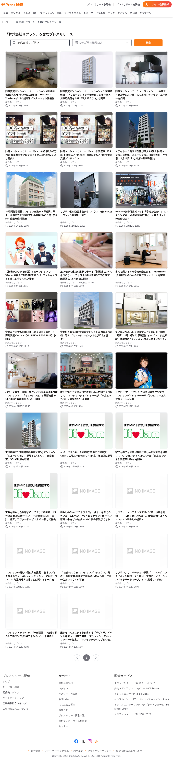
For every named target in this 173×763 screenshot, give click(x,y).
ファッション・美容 (50, 13)
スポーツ (88, 13)
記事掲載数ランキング (14, 703)
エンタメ (15, 13)
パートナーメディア (13, 697)
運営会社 (35, 750)
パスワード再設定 (68, 693)
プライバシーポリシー (99, 750)
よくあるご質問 (67, 704)
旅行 (35, 13)
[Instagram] (90, 741)
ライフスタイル (72, 13)
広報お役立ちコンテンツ (16, 708)
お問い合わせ (66, 699)
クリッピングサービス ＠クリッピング (134, 683)
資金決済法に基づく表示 (129, 750)
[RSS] (97, 741)
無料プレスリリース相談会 (73, 721)
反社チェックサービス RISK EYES (132, 714)
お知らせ (63, 710)
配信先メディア (11, 692)
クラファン (145, 13)
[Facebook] (76, 741)
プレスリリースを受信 (128, 4)
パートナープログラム (57, 750)
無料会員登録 (66, 683)
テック (111, 13)
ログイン (63, 688)
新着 (5, 13)
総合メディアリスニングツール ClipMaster (137, 688)
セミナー (63, 726)
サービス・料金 (11, 687)
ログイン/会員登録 (159, 4)
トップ (4, 22)
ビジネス (100, 13)
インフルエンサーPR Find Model (131, 693)
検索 (148, 42)
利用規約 (78, 750)
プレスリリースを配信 (99, 4)
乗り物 (133, 13)
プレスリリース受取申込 (72, 715)
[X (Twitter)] (83, 741)
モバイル (122, 13)
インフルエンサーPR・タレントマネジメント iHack (141, 699)
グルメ (26, 13)
